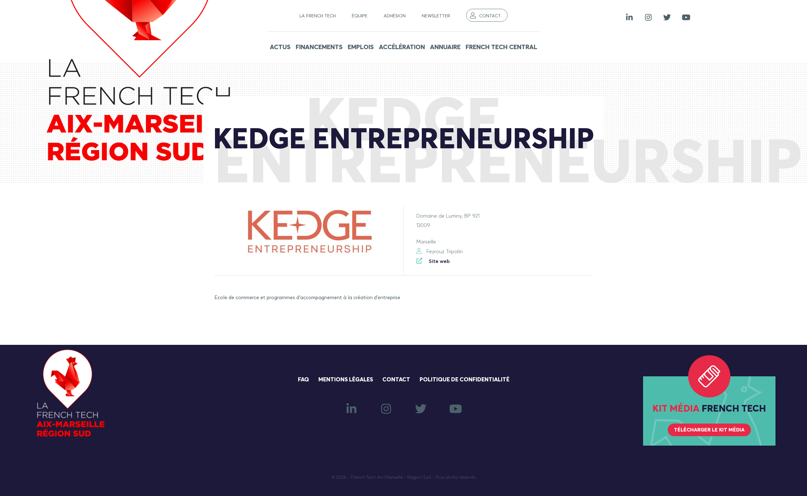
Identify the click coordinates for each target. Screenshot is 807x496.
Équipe (360, 16)
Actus (280, 47)
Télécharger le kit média (709, 429)
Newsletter (436, 16)
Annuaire (445, 47)
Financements (319, 47)
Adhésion (395, 16)
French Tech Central (501, 47)
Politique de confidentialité (464, 380)
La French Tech (317, 16)
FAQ (303, 380)
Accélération (402, 47)
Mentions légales (345, 380)
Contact (490, 16)
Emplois (361, 47)
